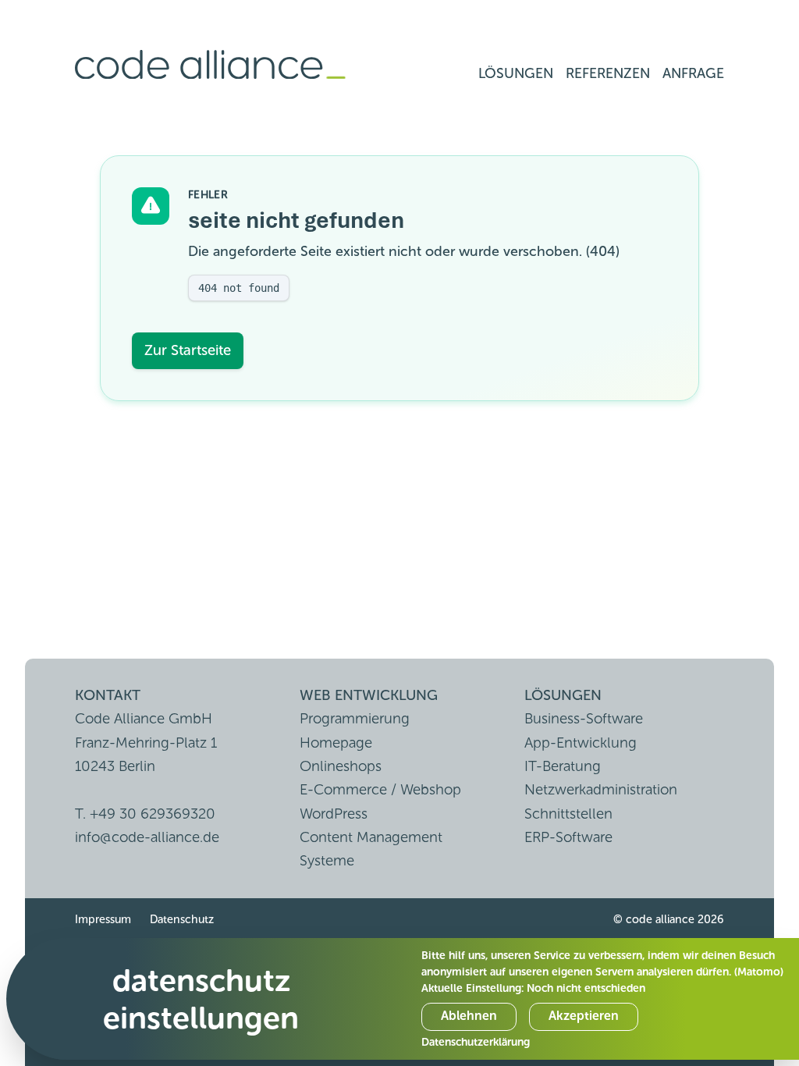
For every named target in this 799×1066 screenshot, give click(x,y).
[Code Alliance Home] (210, 65)
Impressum (103, 919)
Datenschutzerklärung (475, 1042)
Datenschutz (182, 919)
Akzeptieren (584, 1015)
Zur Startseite (187, 350)
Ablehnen (469, 1015)
